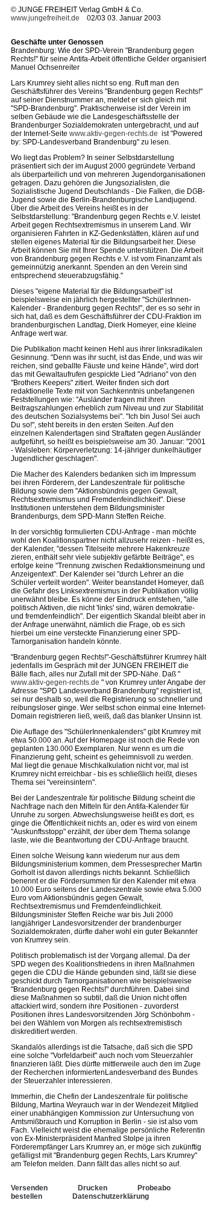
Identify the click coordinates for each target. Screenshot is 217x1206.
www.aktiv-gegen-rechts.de (113, 133)
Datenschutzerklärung (110, 1196)
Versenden (29, 1188)
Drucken (92, 1188)
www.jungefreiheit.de (45, 18)
